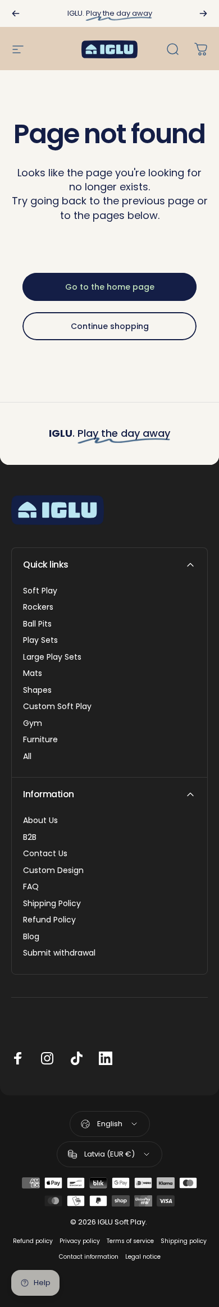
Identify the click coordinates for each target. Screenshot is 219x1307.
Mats (32, 674)
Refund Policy (49, 920)
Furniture (40, 740)
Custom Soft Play (57, 707)
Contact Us (45, 854)
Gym (32, 724)
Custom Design (53, 871)
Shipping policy (184, 1241)
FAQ (31, 887)
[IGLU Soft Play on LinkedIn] (105, 1058)
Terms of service (130, 1241)
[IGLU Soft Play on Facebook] (18, 1058)
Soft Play (40, 591)
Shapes (37, 691)
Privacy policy (80, 1241)
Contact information (88, 1257)
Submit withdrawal (59, 953)
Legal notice (143, 1257)
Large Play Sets (52, 657)
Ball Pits (37, 624)
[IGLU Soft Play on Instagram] (47, 1058)
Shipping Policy (52, 904)
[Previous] (15, 13)
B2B (29, 838)
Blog (31, 937)
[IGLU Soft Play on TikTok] (76, 1058)
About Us (40, 821)
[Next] (203, 13)
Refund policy (33, 1241)
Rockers (38, 607)
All (27, 757)
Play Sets (40, 641)
